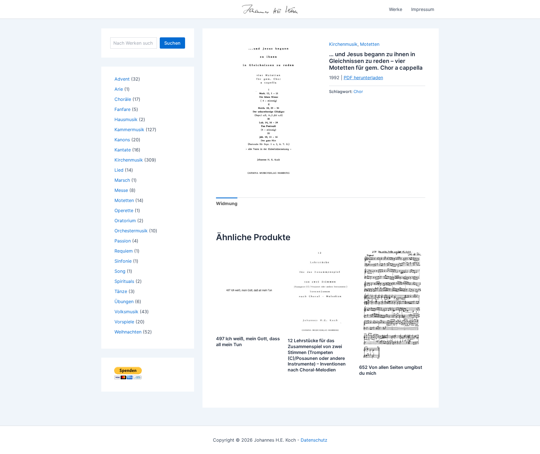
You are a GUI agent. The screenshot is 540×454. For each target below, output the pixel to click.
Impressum (422, 9)
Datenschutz (314, 440)
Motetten (369, 44)
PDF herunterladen (363, 77)
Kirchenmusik (343, 44)
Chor (358, 91)
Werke (395, 9)
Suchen (172, 43)
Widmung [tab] (226, 203)
